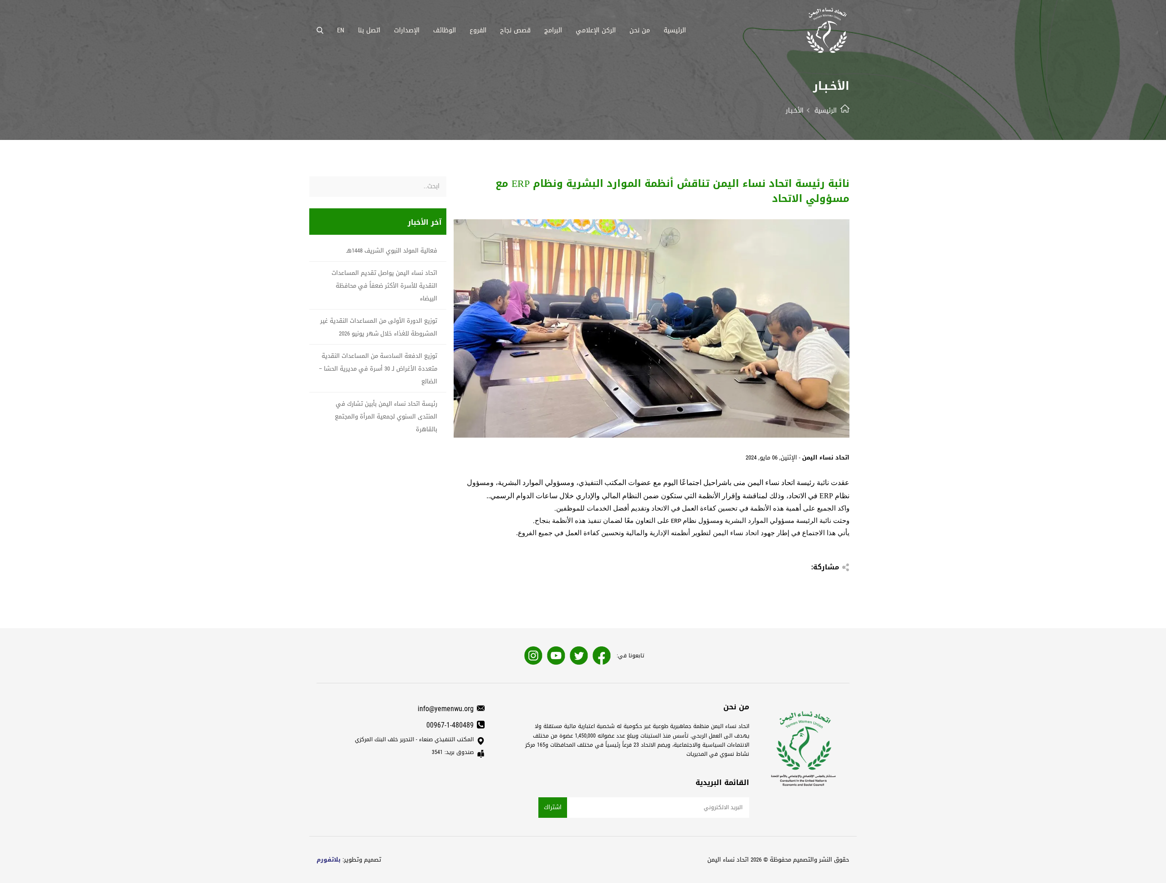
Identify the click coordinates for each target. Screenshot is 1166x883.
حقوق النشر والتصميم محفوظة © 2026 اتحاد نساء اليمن (778, 859)
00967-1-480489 (450, 725)
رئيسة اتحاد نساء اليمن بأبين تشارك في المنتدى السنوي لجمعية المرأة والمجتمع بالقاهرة (386, 416)
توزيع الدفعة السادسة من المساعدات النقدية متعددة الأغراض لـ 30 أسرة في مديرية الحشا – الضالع (378, 368)
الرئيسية (825, 110)
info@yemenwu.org (446, 709)
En (340, 30)
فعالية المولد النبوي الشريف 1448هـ (391, 250)
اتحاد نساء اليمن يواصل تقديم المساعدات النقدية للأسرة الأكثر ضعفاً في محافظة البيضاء (384, 285)
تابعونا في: (630, 656)
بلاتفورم (329, 859)
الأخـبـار (794, 110)
